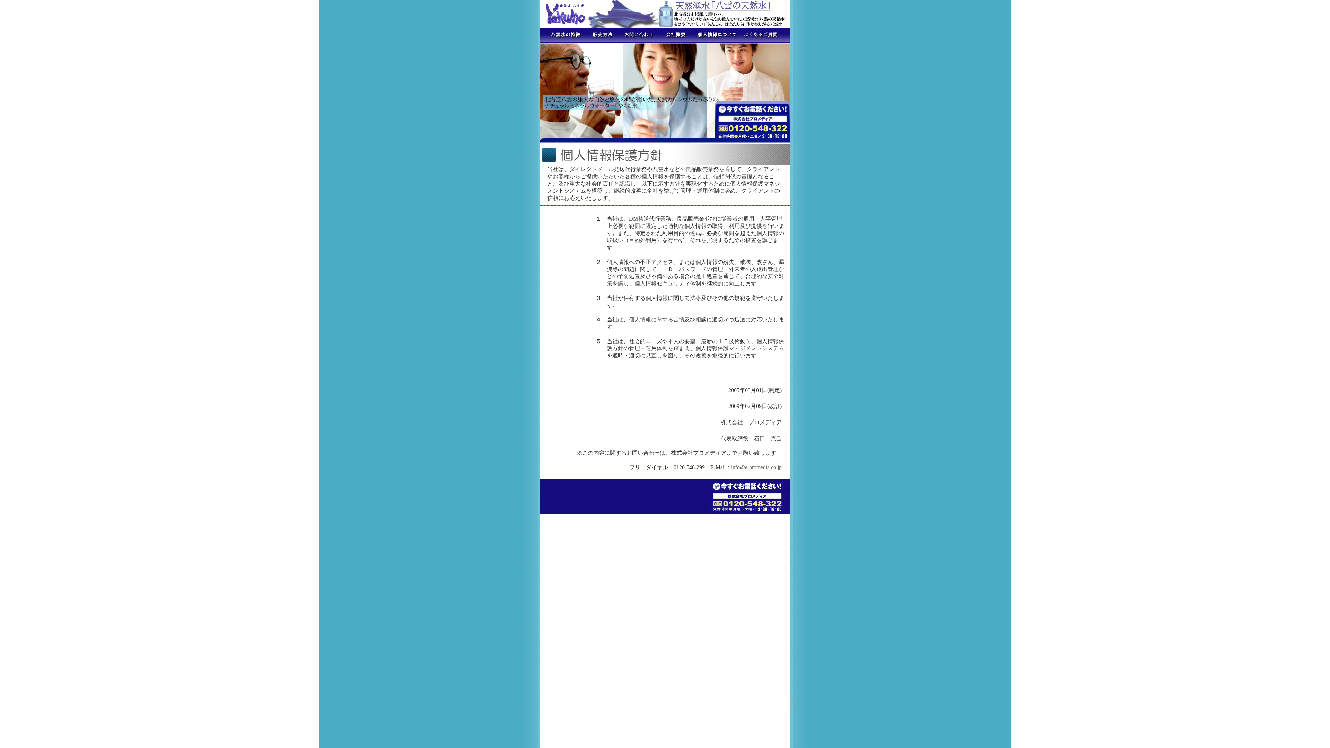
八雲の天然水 (562, 35)
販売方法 (601, 35)
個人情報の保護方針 (715, 35)
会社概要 (675, 35)
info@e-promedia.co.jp (756, 467)
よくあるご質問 (764, 35)
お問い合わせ (637, 35)
